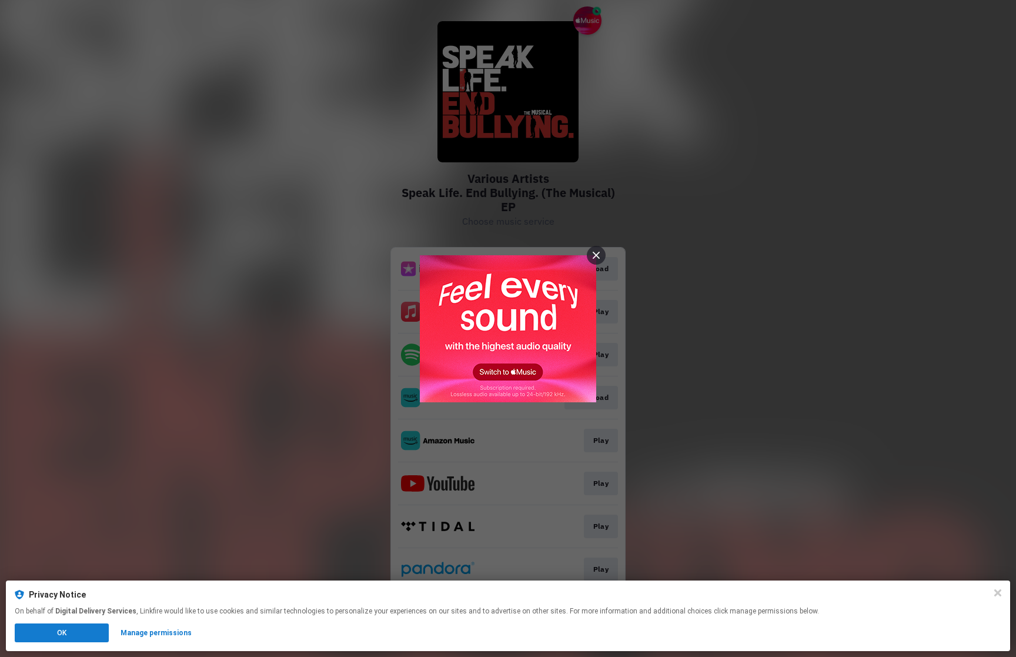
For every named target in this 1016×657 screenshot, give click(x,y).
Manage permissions (156, 633)
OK (61, 633)
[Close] (997, 592)
